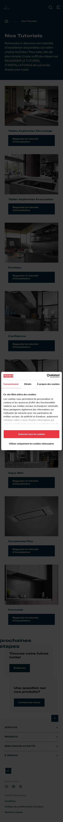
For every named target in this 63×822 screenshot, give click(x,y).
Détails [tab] (27, 384)
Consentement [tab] (10, 384)
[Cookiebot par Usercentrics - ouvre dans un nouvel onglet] (47, 376)
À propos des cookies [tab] (48, 384)
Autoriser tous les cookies (31, 434)
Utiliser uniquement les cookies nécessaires (31, 443)
